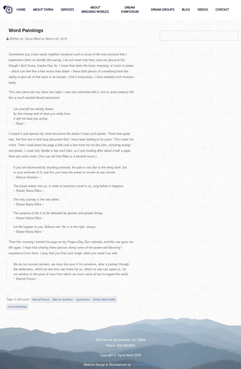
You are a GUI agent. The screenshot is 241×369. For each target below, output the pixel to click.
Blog (186, 9)
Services (67, 9)
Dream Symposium (130, 9)
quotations (83, 299)
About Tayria (43, 9)
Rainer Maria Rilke (104, 299)
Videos (202, 9)
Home (21, 9)
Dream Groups (162, 9)
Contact (222, 9)
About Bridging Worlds (95, 9)
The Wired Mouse (144, 364)
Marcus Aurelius (63, 299)
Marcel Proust (40, 299)
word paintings (17, 306)
